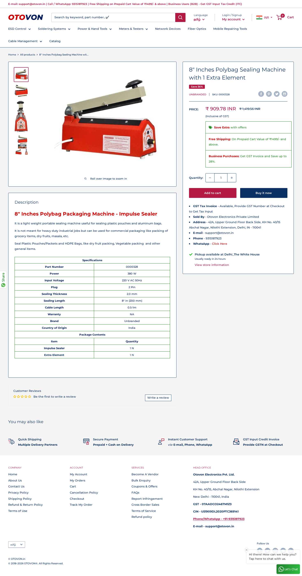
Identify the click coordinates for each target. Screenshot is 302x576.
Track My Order (81, 505)
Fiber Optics (197, 29)
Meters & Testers (131, 29)
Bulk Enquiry (141, 480)
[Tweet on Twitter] (277, 94)
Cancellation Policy (84, 492)
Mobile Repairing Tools (230, 29)
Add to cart (212, 193)
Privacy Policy (18, 492)
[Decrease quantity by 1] (210, 177)
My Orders (77, 480)
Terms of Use (17, 511)
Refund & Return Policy (25, 505)
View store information (212, 265)
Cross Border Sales (145, 505)
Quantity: (196, 178)
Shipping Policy (20, 499)
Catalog (55, 41)
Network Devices (168, 29)
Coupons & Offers (144, 486)
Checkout (77, 499)
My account (231, 19)
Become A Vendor (145, 474)
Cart (73, 486)
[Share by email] (284, 94)
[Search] (180, 17)
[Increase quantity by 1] (231, 177)
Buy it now (264, 193)
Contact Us (16, 486)
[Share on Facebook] (261, 94)
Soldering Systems (52, 29)
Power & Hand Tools (92, 29)
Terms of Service (143, 511)
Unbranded (197, 94)
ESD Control (17, 29)
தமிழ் (13, 544)
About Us (15, 480)
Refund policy (141, 517)
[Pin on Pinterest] (269, 94)
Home (12, 54)
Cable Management (23, 41)
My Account (78, 474)
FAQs (135, 492)
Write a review (158, 397)
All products (27, 54)
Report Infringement (147, 499)
